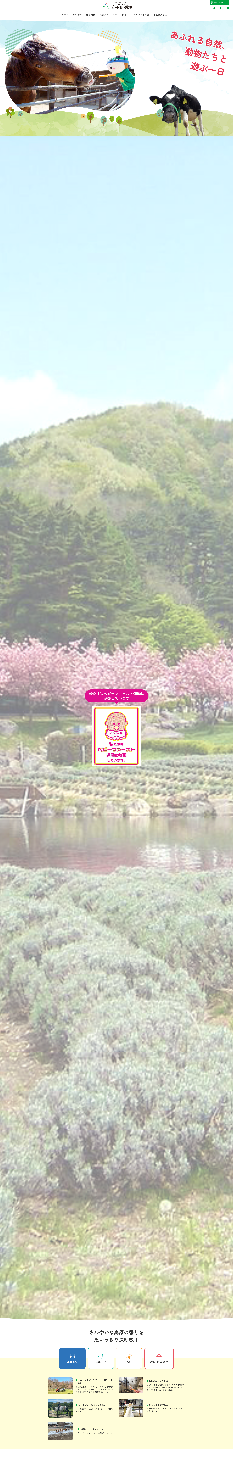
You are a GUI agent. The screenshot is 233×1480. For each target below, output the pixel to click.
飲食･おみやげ (159, 1362)
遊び (129, 1362)
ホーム (65, 14)
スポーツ (100, 1362)
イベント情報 (120, 14)
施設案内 (104, 14)
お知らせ (77, 14)
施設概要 (90, 14)
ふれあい (72, 1362)
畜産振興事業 (160, 14)
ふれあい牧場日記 (140, 14)
